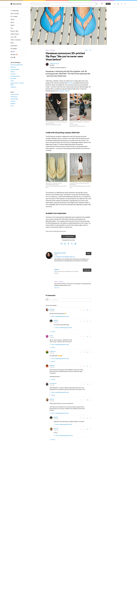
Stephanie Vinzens (54, 63)
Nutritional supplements (17, 65)
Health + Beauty (15, 34)
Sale (12, 51)
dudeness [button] (52, 309)
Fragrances (13, 87)
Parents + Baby (14, 31)
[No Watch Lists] (121, 4)
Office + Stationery (16, 40)
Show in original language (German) (60, 316)
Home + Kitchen (15, 13)
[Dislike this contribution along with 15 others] (90, 400)
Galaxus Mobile (14, 99)
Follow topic (87, 270)
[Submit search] (32, 3)
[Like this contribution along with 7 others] (84, 336)
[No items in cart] (125, 4)
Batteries (13, 67)
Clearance (13, 54)
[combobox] (53, 305)
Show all (56, 287)
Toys (12, 28)
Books (12, 43)
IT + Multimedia (14, 10)
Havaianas (70, 83)
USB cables (13, 78)
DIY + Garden (14, 16)
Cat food (13, 74)
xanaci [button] (51, 335)
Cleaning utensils (15, 69)
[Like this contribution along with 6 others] (84, 366)
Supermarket (14, 45)
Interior (12, 19)
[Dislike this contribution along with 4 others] (90, 366)
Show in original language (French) (63, 327)
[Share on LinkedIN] (75, 243)
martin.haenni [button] (53, 383)
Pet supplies (14, 48)
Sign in (108, 4)
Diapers (13, 71)
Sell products (14, 96)
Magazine (13, 103)
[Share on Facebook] (68, 243)
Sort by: (48, 305)
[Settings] (101, 4)
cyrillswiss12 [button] (53, 351)
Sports (12, 22)
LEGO (12, 80)
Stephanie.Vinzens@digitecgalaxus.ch (65, 257)
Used (12, 57)
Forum (12, 106)
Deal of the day (15, 94)
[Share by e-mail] (62, 243)
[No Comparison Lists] (118, 4)
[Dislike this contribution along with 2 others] (90, 310)
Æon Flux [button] (52, 399)
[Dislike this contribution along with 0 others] (90, 429)
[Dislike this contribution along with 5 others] (90, 418)
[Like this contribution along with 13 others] (84, 310)
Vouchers (13, 101)
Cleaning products (15, 76)
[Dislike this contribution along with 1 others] (90, 336)
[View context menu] (81, 310)
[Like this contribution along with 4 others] (84, 352)
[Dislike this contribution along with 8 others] (90, 384)
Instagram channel (63, 91)
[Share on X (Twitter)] (72, 243)
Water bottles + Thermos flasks (17, 83)
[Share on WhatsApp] (65, 243)
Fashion (12, 25)
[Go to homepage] (16, 4)
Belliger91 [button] (52, 365)
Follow (88, 253)
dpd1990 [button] (56, 320)
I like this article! (69, 236)
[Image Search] (96, 3)
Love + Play (13, 37)
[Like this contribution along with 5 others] (84, 400)
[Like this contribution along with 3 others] (84, 321)
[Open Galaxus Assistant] (115, 4)
